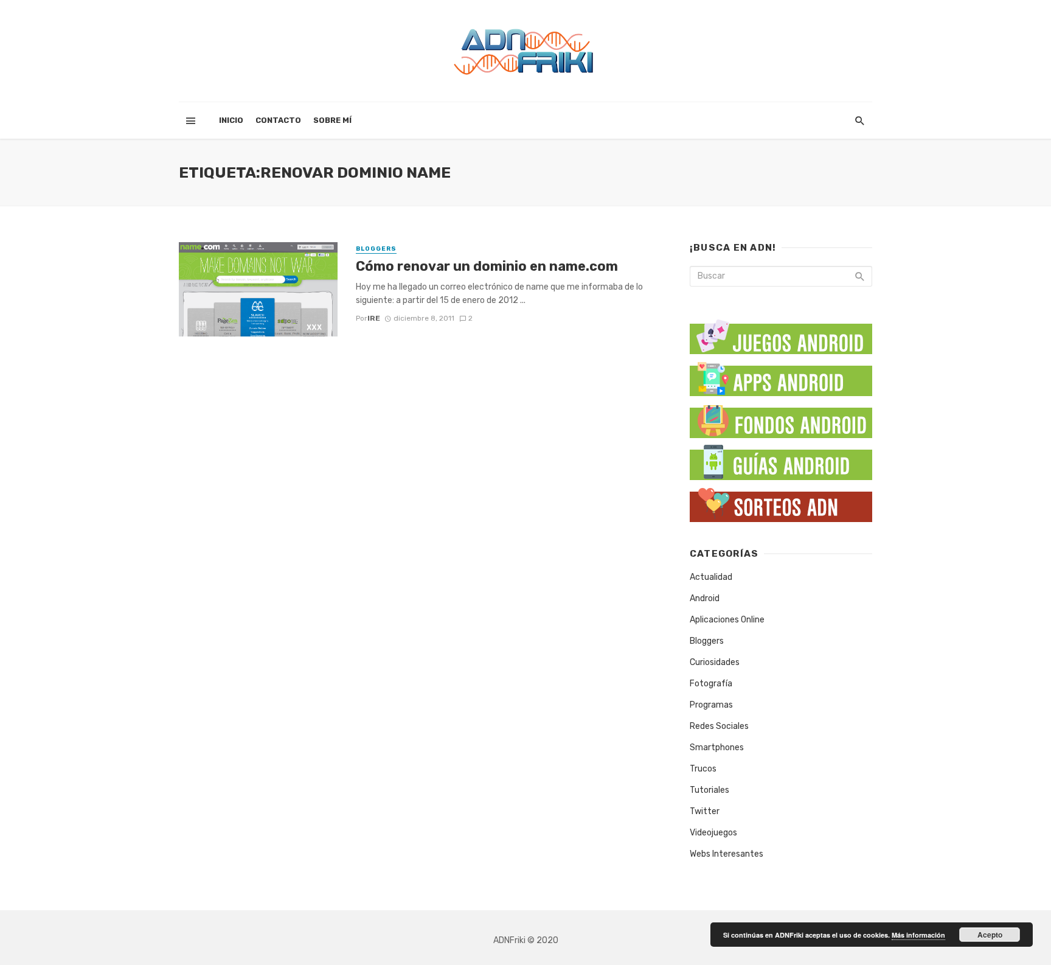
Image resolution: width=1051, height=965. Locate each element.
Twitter (705, 811)
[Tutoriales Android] (781, 460)
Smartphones (717, 747)
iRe (373, 318)
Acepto (989, 934)
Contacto (278, 120)
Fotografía (711, 683)
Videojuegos (713, 832)
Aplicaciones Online (727, 620)
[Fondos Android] (781, 418)
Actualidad (711, 577)
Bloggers (376, 249)
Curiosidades (715, 662)
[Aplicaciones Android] (781, 376)
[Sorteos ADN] (781, 502)
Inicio (231, 120)
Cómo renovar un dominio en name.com (487, 266)
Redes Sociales (719, 726)
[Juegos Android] (781, 332)
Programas (711, 705)
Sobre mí (332, 120)
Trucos (703, 769)
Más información (918, 934)
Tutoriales (709, 790)
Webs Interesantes (726, 854)
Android (705, 598)
